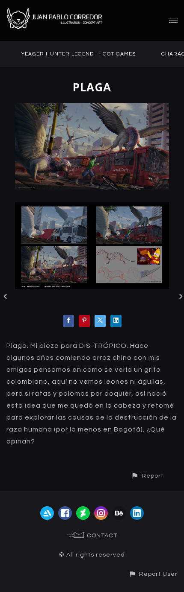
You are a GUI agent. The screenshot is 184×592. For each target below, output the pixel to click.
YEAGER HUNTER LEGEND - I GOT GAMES (78, 54)
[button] (147, 475)
